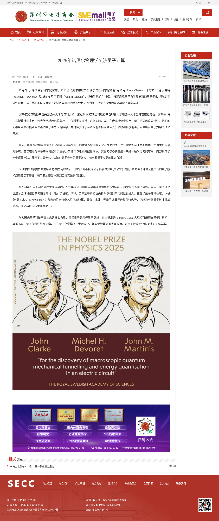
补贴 (144, 19)
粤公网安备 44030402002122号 (103, 505)
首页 (11, 40)
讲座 (175, 19)
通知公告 (113, 483)
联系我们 (181, 483)
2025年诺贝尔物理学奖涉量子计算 (67, 40)
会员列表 (148, 483)
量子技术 (54, 82)
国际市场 (39, 40)
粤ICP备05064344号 (97, 509)
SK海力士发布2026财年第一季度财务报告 (32, 466)
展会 (135, 19)
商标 (198, 19)
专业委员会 (131, 483)
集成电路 (187, 19)
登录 (198, 2)
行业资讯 (24, 40)
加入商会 (164, 483)
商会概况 (47, 483)
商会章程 (80, 483)
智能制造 (155, 19)
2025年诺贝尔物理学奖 (35, 82)
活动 (167, 19)
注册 (208, 2)
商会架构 (63, 483)
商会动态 (96, 483)
